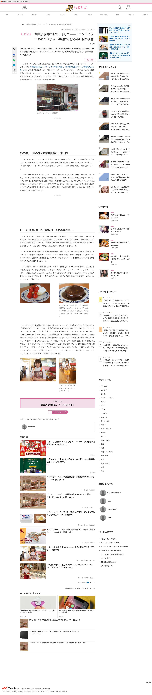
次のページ (61, 412)
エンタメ (34, 15)
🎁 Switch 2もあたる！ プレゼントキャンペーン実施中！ (15, 1)
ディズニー (104, 413)
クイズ (48, 15)
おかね (103, 394)
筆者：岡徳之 (32, 426)
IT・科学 (104, 386)
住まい (90, 15)
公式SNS (13, 691)
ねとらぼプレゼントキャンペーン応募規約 (113, 546)
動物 (117, 15)
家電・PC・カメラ (107, 452)
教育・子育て (105, 463)
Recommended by (82, 582)
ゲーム (103, 409)
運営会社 (52, 691)
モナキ (109, 517)
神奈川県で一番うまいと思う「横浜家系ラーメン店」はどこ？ (120, 259)
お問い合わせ (27, 691)
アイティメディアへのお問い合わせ (111, 554)
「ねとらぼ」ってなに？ (108, 539)
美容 (102, 471)
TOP (6, 15)
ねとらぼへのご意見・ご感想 (109, 542)
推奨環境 (64, 691)
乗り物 (103, 432)
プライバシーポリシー (38, 691)
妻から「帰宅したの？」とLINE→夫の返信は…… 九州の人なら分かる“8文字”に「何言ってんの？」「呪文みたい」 (120, 180)
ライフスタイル (106, 429)
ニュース (20, 15)
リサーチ (131, 15)
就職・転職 (104, 455)
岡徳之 (93, 44)
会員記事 (145, 15)
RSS (47, 691)
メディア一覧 (6, 691)
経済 (102, 467)
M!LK (109, 501)
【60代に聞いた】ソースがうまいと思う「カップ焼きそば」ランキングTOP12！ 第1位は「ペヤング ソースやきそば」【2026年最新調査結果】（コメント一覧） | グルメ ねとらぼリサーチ (117, 365)
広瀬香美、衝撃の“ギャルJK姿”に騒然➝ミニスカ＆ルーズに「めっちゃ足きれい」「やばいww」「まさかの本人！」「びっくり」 (120, 167)
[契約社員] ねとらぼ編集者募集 (110, 550)
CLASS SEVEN (112, 509)
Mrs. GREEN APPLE (114, 493)
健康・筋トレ (105, 440)
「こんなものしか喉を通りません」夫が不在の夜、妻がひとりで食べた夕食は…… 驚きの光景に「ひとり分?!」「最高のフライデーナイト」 (120, 116)
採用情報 (58, 691)
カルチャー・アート (107, 398)
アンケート (104, 207)
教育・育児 (103, 15)
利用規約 (148, 682)
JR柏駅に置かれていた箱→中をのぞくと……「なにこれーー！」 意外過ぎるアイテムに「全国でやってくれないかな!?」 (120, 154)
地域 (76, 15)
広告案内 (19, 691)
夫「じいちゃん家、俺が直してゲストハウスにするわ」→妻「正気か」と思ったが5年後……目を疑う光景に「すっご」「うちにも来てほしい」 (120, 91)
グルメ (62, 15)
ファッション (105, 421)
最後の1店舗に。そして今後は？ (57, 405)
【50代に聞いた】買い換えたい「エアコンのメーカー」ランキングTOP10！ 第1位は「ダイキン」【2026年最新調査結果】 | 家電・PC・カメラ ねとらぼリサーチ (116, 306)
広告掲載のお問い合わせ (108, 562)
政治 (102, 459)
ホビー (103, 425)
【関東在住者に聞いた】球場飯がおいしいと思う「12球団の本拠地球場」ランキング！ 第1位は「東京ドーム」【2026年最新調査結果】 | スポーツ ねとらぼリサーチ (116, 335)
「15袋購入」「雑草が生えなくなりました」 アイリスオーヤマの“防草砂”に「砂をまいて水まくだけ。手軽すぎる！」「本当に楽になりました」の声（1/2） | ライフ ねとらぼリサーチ (116, 350)
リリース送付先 (105, 558)
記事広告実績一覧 (105, 566)
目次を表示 (90, 60)
